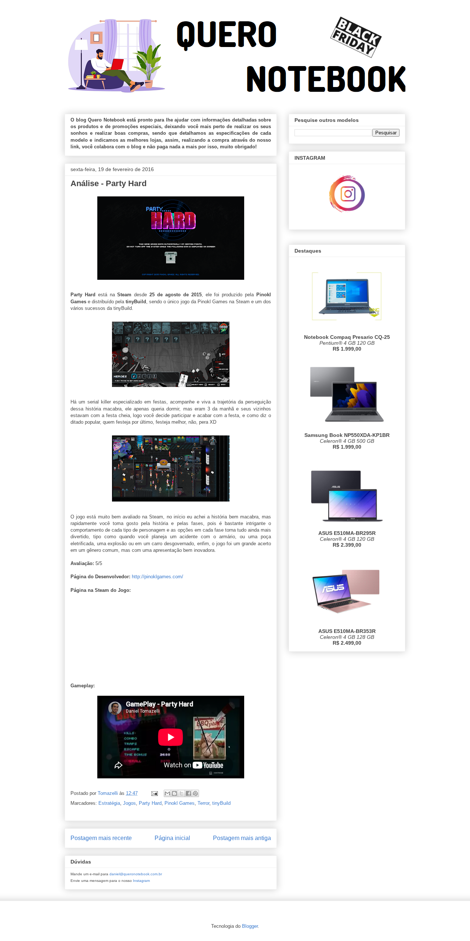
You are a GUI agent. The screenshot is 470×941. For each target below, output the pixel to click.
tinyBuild (221, 803)
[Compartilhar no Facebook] (188, 793)
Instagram (141, 881)
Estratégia (109, 803)
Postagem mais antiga (242, 838)
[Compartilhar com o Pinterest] (195, 793)
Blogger (250, 926)
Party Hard (150, 803)
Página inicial (172, 838)
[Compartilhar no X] (181, 793)
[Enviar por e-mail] (167, 793)
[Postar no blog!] (174, 793)
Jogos (129, 803)
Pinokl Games (179, 803)
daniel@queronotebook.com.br (135, 874)
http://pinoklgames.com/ (157, 576)
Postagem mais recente (101, 838)
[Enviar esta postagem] (154, 793)
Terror (203, 803)
